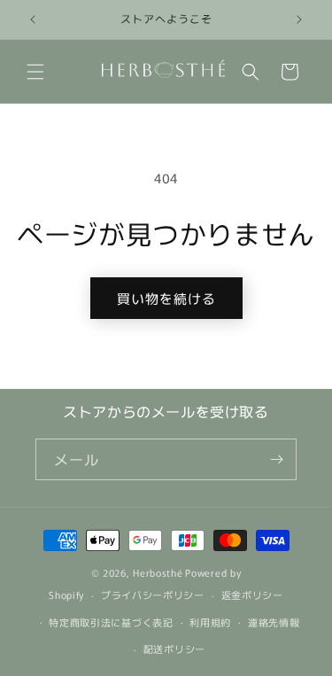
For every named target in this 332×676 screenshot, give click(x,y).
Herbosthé (157, 572)
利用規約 (210, 622)
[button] (35, 71)
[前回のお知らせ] (32, 19)
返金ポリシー (252, 594)
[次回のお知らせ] (299, 19)
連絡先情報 (274, 622)
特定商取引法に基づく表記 (111, 622)
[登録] (276, 459)
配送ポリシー (174, 648)
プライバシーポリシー (153, 594)
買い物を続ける (166, 298)
